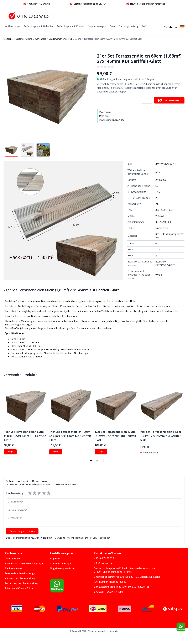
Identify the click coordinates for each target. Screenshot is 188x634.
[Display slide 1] (91, 460)
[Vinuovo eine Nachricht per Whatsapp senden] (71, 585)
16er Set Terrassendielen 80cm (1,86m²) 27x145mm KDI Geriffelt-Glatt (25, 436)
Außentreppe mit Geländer (38, 26)
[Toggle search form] (165, 26)
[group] (106, 67)
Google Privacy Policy (68, 537)
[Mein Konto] (170, 26)
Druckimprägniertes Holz (60, 38)
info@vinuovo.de (103, 563)
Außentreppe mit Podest (70, 26)
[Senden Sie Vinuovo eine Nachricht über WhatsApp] (181, 627)
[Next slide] (103, 460)
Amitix (115, 631)
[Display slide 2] (97, 460)
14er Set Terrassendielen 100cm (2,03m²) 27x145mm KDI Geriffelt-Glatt (70, 436)
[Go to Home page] (28, 16)
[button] (47, 94)
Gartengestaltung (129, 26)
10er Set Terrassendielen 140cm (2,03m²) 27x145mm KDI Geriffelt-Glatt (161, 436)
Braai (112, 26)
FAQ (144, 26)
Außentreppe (12, 26)
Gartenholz (40, 38)
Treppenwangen (96, 26)
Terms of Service (91, 537)
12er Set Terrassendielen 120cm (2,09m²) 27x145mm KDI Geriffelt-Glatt (116, 436)
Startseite (8, 38)
